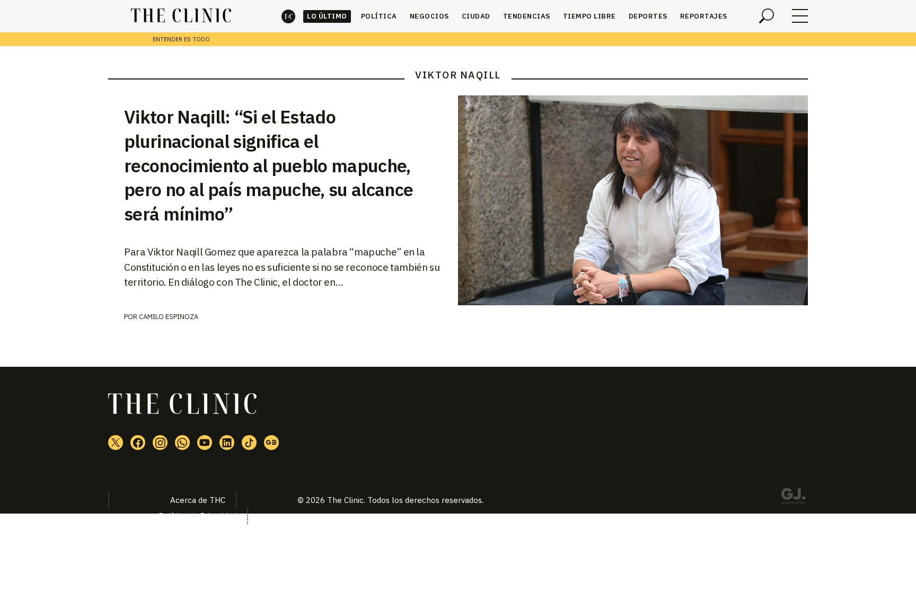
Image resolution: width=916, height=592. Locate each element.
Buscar (766, 15)
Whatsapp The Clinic (182, 442)
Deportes (648, 16)
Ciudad (476, 16)
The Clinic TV (204, 442)
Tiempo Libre (589, 16)
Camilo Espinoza (168, 316)
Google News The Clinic (271, 442)
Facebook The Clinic (137, 442)
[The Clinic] (181, 16)
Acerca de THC (197, 500)
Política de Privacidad (197, 516)
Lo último (327, 16)
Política (379, 16)
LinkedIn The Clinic (226, 442)
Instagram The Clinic (160, 442)
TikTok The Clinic (249, 442)
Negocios (429, 16)
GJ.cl (793, 497)
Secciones (800, 16)
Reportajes (703, 16)
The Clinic (288, 16)
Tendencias (526, 16)
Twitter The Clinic (115, 442)
